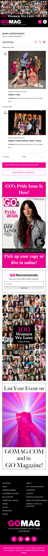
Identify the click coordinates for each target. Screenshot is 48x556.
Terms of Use (30, 550)
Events (4, 36)
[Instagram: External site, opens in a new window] (34, 539)
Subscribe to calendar (23, 172)
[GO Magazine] (18, 22)
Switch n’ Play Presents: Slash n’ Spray (24, 141)
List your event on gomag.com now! (21, 165)
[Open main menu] (45, 22)
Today (24, 156)
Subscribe (24, 288)
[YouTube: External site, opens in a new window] (27, 539)
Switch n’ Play (14, 95)
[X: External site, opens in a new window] (20, 539)
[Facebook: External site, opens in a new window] (14, 539)
